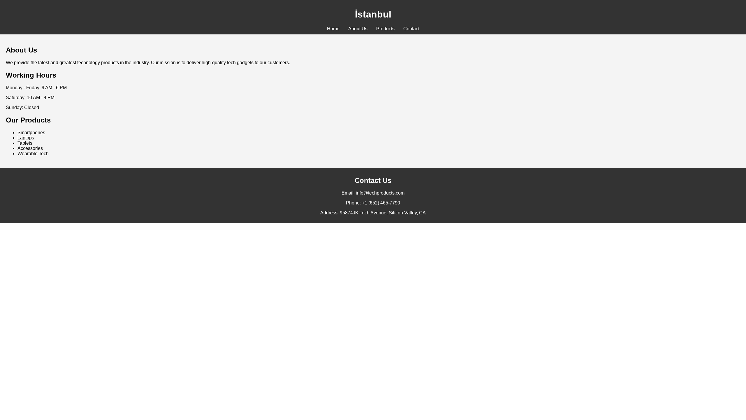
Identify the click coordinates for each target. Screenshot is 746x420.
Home (333, 28)
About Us (357, 28)
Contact (411, 28)
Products (385, 28)
